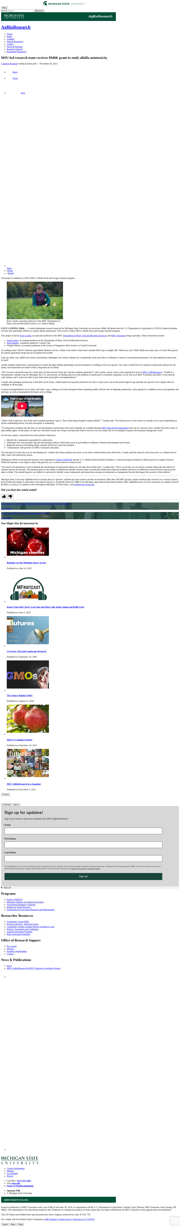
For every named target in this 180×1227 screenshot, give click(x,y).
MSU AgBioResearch (152, 372)
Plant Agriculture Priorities (18, 934)
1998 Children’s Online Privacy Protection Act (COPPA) (69, 1219)
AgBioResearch (16, 27)
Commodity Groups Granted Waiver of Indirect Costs (30, 926)
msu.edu (16, 1183)
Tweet (15, 78)
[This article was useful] (4, 496)
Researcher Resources (16, 52)
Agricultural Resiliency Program (21, 904)
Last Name (10, 852)
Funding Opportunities (17, 951)
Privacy (10, 1176)
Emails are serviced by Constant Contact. (86, 868)
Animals (10, 39)
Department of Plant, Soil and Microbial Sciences (85, 335)
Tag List (7, 887)
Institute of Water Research (19, 907)
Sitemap (10, 1171)
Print (10, 271)
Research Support (14, 49)
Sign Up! (83, 876)
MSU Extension (118, 335)
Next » (16, 805)
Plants (9, 36)
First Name (10, 839)
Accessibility (12, 1173)
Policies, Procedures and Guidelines (23, 929)
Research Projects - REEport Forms (22, 924)
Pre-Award (11, 946)
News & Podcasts (14, 46)
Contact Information (16, 1168)
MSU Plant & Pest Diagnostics (115, 428)
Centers (10, 44)
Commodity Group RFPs (18, 921)
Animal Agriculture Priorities (19, 932)
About (9, 34)
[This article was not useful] (10, 496)
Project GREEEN (64, 460)
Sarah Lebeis (12, 340)
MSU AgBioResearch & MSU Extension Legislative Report (33, 968)
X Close (5, 795)
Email (11, 273)
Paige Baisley (13, 343)
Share (14, 72)
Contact (10, 954)
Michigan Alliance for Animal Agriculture (25, 902)
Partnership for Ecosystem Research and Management (31, 909)
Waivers (10, 949)
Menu (13, 1224)
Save (23, 93)
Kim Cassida (25, 335)
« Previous (6, 805)
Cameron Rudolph (9, 63)
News (9, 966)
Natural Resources (15, 41)
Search (4, 10)
